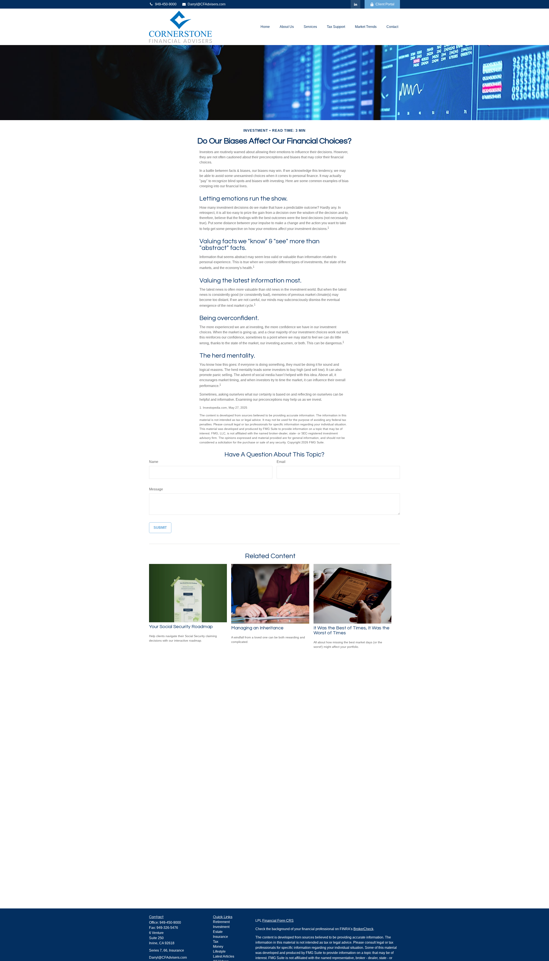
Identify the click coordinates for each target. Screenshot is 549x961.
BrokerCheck (363, 929)
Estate (218, 932)
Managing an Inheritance (257, 628)
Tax (215, 941)
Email (281, 462)
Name (153, 462)
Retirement (221, 922)
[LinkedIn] (355, 4)
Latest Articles (223, 956)
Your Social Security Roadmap (181, 626)
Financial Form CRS (278, 920)
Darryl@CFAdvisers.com (206, 4)
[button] (265, 27)
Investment (221, 927)
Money (218, 946)
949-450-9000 (165, 4)
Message (156, 489)
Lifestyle (219, 951)
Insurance (220, 936)
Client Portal (385, 4)
